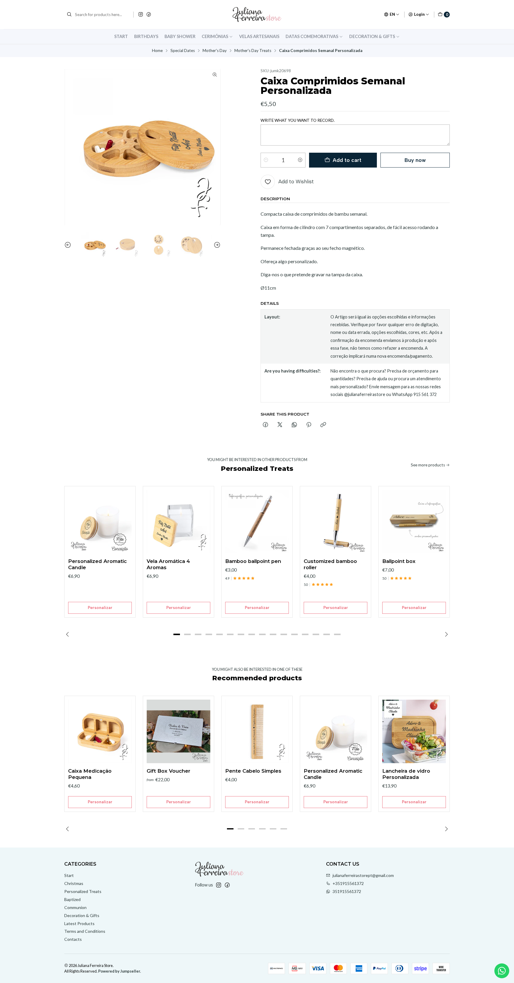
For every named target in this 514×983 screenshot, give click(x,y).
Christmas (73, 883)
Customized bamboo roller (330, 564)
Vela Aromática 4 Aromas (168, 564)
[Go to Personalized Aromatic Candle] (100, 521)
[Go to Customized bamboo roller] (335, 521)
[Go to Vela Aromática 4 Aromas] (178, 521)
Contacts (73, 939)
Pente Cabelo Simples (253, 771)
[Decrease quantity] (266, 160)
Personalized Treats (82, 891)
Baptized (72, 899)
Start (121, 36)
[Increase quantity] (300, 160)
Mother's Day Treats (252, 51)
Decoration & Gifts (372, 36)
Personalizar (100, 607)
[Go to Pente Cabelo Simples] (257, 731)
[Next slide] (216, 245)
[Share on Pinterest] (309, 425)
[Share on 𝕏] (280, 425)
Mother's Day (215, 51)
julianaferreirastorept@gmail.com (363, 875)
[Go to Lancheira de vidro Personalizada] (414, 731)
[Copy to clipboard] (323, 425)
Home (157, 51)
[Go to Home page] (257, 14)
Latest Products (79, 923)
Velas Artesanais (259, 36)
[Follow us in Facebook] (148, 14)
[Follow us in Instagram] (140, 14)
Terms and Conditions (84, 931)
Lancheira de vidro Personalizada (406, 774)
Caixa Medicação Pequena (90, 774)
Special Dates (182, 51)
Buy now (415, 160)
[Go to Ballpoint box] (414, 521)
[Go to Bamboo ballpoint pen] (257, 521)
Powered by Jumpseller (119, 971)
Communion (75, 907)
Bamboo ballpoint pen (253, 561)
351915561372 (347, 891)
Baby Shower (179, 36)
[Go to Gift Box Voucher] (178, 731)
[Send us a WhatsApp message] (501, 970)
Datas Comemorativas (312, 36)
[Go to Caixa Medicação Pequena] (100, 731)
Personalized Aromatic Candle (97, 564)
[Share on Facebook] (265, 425)
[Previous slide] (68, 245)
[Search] (69, 14)
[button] (176, 634)
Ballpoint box (399, 561)
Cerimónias (215, 36)
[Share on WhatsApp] (294, 425)
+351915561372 (348, 883)
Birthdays (146, 36)
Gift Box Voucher (168, 771)
